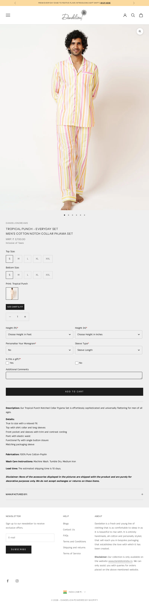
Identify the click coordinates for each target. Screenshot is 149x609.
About (98, 516)
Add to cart (74, 391)
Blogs (66, 523)
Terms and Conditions (74, 541)
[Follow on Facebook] (7, 581)
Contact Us (69, 529)
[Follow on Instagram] (17, 581)
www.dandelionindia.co (120, 561)
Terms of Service (72, 553)
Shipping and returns (74, 547)
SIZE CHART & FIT (15, 306)
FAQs (65, 535)
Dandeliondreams (17, 223)
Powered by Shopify (86, 600)
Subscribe (18, 549)
